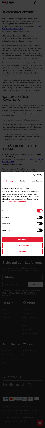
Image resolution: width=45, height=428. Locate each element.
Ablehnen (22, 251)
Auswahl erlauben (22, 245)
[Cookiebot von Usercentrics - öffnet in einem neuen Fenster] (33, 175)
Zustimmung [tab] (8, 181)
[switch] (40, 217)
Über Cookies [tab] (37, 181)
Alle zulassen (22, 239)
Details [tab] (22, 181)
